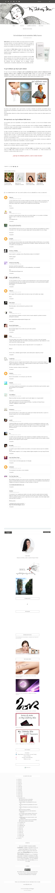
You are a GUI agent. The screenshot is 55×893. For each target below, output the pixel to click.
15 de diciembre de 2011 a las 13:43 (15, 468)
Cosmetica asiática (32, 846)
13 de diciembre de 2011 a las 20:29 (15, 374)
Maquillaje (26, 852)
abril (20, 832)
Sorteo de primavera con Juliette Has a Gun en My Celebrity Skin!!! (26, 676)
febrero (20, 835)
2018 (19, 786)
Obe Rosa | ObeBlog (13, 250)
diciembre (21, 797)
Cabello (25, 846)
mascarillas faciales (23, 859)
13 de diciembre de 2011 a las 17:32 (15, 313)
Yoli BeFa (11, 373)
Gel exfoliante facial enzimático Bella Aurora (28, 813)
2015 (19, 790)
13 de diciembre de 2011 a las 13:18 (15, 264)
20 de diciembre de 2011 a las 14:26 (15, 477)
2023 (19, 779)
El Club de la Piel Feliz (32, 849)
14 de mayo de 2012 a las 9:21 (14, 492)
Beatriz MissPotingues (14, 325)
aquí (31, 127)
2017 (19, 787)
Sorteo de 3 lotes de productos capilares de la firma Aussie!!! (26, 694)
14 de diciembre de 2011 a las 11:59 (15, 458)
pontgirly (11, 238)
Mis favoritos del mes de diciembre (26, 799)
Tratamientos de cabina (33, 855)
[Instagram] (14, 1)
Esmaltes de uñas (25, 850)
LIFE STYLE (41, 25)
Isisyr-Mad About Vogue (14, 457)
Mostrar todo (37, 760)
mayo (20, 831)
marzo (20, 834)
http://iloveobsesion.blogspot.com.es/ (17, 504)
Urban (10, 336)
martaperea (11, 409)
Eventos (31, 850)
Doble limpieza (25, 849)
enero (20, 836)
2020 (19, 783)
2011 (19, 796)
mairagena (11, 466)
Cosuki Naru (11, 358)
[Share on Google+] (17, 166)
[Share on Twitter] (13, 166)
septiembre (21, 825)
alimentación (19, 858)
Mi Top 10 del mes (34, 852)
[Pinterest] (16, 1)
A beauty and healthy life (27, 757)
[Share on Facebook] (10, 166)
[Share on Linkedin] (15, 166)
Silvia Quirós (12, 302)
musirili (10, 420)
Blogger (32, 888)
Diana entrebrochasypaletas (15, 225)
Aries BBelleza (12, 394)
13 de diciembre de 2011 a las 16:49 (15, 304)
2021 (19, 782)
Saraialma (27, 752)
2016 (19, 789)
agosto (20, 826)
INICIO (14, 25)
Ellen (10, 212)
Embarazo (20, 850)
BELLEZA (22, 25)
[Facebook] (6, 1)
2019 (19, 785)
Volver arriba (27, 890)
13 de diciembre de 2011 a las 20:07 (15, 360)
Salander (11, 382)
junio (20, 829)
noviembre (21, 822)
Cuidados (20, 847)
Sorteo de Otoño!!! (19, 727)
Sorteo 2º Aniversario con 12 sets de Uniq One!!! (25, 743)
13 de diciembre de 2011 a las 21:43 (15, 384)
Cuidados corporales (28, 847)
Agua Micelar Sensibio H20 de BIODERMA (28, 819)
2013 (19, 793)
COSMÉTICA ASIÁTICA (31, 25)
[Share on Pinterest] (12, 166)
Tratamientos (25, 855)
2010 (19, 838)
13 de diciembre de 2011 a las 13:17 (15, 252)
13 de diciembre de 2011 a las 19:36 (15, 337)
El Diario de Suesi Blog (14, 262)
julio (20, 828)
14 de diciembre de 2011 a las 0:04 (15, 434)
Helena (10, 312)
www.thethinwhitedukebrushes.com (16, 484)
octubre (20, 823)
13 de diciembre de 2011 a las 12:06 (15, 198)
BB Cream (21, 846)
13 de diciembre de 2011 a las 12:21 (15, 213)
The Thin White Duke (13, 476)
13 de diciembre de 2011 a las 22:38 (15, 410)
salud (29, 861)
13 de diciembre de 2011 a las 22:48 (15, 421)
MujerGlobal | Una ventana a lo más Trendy (27, 754)
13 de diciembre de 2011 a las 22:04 (15, 396)
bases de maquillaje (25, 858)
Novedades (20, 854)
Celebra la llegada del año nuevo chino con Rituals (26, 710)
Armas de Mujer (27, 755)
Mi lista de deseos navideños (24, 809)
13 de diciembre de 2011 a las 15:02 (15, 292)
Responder (12, 221)
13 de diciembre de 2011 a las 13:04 (15, 226)
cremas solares (31, 858)
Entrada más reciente (8, 532)
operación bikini (31, 859)
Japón (22, 852)
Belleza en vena (27, 759)
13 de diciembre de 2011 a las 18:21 (15, 326)
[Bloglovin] (19, 1)
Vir (9, 433)
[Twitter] (8, 1)
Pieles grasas (31, 854)
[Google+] (11, 1)
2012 (19, 795)
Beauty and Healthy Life (14, 277)
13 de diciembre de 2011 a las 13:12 (15, 240)
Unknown (11, 197)
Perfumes (27, 854)
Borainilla (11, 445)
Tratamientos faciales (33, 857)
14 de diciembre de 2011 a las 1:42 (15, 446)
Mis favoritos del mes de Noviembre (26, 821)
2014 (19, 792)
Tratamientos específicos (22, 857)
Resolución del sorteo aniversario (25, 800)
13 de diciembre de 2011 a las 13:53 (15, 278)
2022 (19, 780)
